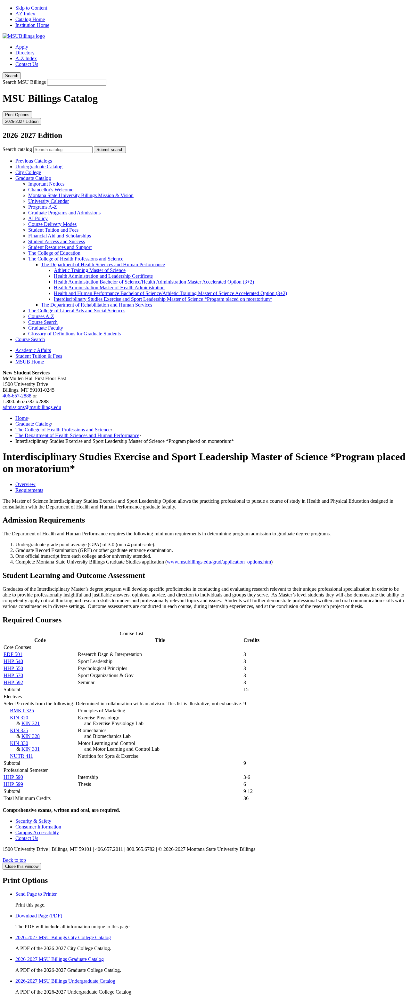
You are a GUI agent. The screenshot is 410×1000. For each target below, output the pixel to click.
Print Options (17, 114)
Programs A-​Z (42, 207)
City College (28, 172)
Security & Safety (33, 821)
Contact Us (26, 64)
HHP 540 (13, 661)
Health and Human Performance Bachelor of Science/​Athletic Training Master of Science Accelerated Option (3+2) (170, 293)
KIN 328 (30, 736)
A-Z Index (26, 58)
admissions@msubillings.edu (32, 407)
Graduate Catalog (33, 178)
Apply (21, 47)
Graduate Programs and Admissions (64, 212)
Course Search (43, 322)
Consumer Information (38, 826)
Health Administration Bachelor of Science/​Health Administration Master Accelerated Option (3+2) (154, 281)
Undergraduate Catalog (38, 166)
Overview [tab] (25, 484)
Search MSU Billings (24, 82)
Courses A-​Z (41, 316)
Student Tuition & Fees (38, 356)
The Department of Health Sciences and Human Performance (103, 264)
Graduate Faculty (45, 328)
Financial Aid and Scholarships (59, 235)
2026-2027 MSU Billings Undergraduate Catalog (65, 981)
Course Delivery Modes (52, 224)
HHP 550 (13, 668)
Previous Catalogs (33, 161)
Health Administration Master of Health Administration (109, 287)
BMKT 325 (22, 710)
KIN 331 (30, 749)
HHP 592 (13, 682)
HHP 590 (13, 777)
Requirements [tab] (29, 490)
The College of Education (54, 253)
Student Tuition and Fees (53, 230)
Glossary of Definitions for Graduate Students (74, 333)
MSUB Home (29, 361)
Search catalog (17, 149)
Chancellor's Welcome (50, 189)
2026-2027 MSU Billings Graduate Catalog (59, 959)
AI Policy (38, 218)
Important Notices (46, 184)
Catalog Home (30, 19)
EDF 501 (13, 654)
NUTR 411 (21, 756)
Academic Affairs (33, 350)
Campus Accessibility (37, 832)
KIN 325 (19, 730)
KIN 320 (19, 717)
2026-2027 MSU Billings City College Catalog (63, 937)
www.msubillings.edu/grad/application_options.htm (219, 561)
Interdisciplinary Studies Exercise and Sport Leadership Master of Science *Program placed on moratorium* (163, 299)
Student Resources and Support (60, 247)
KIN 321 (30, 723)
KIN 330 (19, 743)
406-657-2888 (17, 395)
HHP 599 (13, 784)
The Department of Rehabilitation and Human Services (96, 305)
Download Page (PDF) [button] (38, 915)
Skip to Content (31, 8)
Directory (25, 52)
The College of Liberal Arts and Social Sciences (76, 310)
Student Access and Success (56, 241)
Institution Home (32, 25)
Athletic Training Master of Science (90, 270)
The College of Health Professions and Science (75, 258)
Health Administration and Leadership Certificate (103, 276)
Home (21, 418)
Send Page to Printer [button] (36, 894)
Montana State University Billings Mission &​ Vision (81, 195)
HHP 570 (13, 675)
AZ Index (25, 13)
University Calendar (48, 201)
